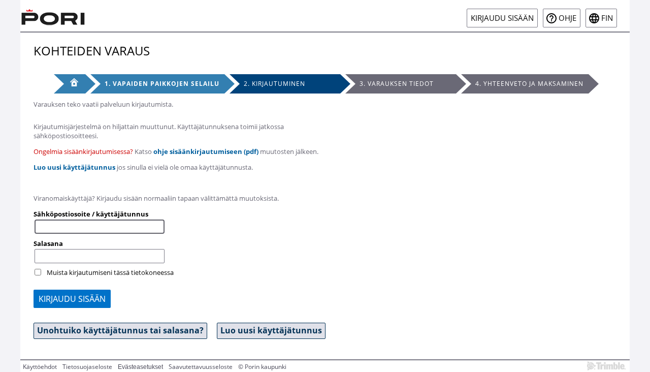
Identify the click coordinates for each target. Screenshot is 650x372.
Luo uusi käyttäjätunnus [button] (271, 330)
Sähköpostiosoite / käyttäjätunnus (91, 214)
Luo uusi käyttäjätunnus (74, 167)
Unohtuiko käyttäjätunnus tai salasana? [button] (120, 330)
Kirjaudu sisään (502, 18)
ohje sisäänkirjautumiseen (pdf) (205, 151)
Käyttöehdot (40, 366)
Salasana (48, 243)
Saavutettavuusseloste (201, 366)
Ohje (567, 18)
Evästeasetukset (140, 367)
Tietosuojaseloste (87, 366)
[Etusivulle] (53, 16)
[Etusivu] (69, 84)
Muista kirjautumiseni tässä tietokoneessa (110, 272)
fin (607, 18)
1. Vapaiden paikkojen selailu (162, 83)
